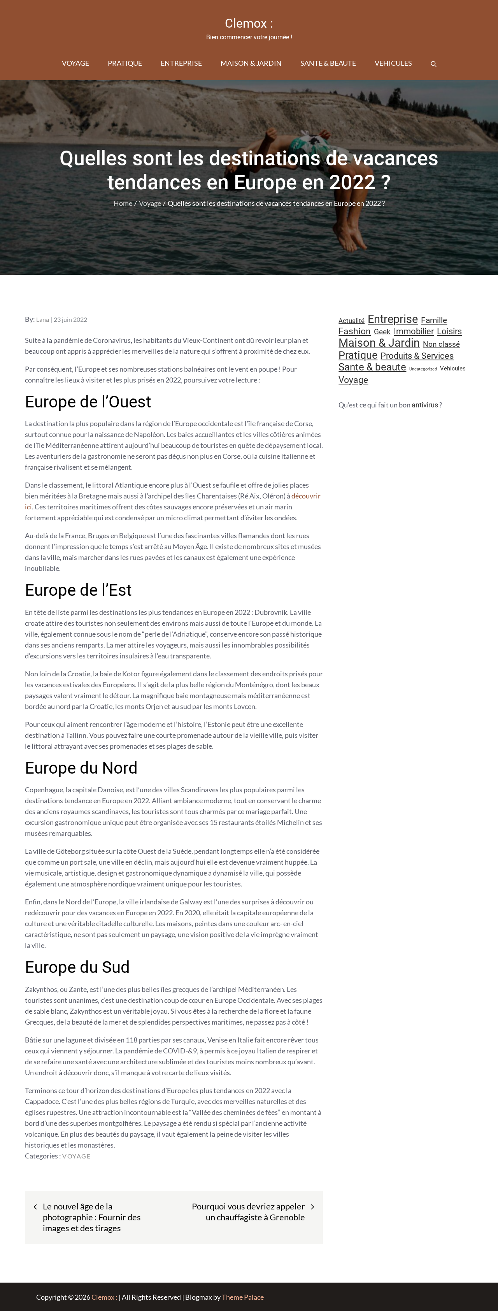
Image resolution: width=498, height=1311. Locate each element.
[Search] (433, 63)
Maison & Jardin (251, 63)
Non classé (441, 344)
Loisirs (449, 331)
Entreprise (181, 63)
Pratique (125, 63)
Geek (382, 331)
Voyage (75, 63)
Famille (434, 320)
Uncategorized (423, 369)
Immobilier (414, 331)
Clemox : (249, 23)
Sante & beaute (328, 63)
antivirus (425, 405)
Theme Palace (243, 1297)
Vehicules (393, 63)
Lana (42, 319)
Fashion (354, 331)
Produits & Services (417, 356)
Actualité (351, 321)
